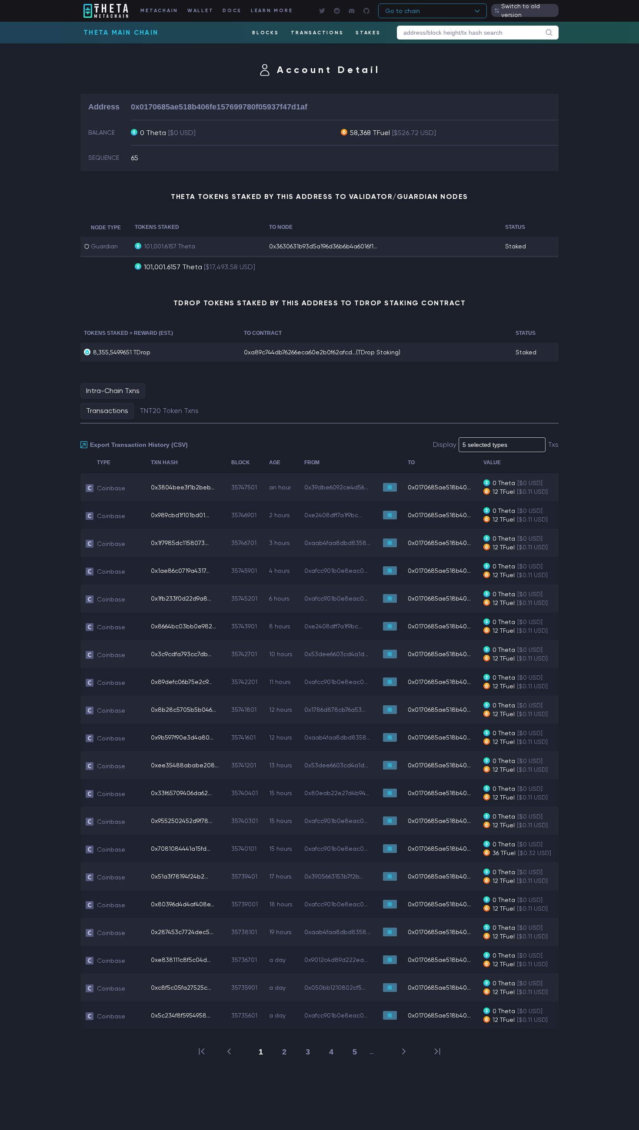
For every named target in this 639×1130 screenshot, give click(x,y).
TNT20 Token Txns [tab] (169, 410)
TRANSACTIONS (317, 33)
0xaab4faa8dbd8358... (337, 542)
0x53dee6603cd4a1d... (336, 654)
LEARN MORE (272, 10)
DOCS (232, 10)
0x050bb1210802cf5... (335, 987)
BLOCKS (265, 33)
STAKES (368, 33)
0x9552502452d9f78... (181, 820)
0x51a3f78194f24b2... (179, 876)
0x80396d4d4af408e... (182, 904)
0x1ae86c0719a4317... (180, 570)
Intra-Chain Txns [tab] (113, 391)
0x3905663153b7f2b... (333, 876)
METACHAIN (159, 10)
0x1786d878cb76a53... (335, 709)
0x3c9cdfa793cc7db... (181, 654)
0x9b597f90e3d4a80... (182, 737)
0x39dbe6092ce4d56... (336, 487)
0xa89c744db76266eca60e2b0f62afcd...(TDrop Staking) (322, 352)
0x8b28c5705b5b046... (183, 709)
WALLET (200, 10)
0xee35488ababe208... (185, 765)
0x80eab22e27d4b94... (336, 793)
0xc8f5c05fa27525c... (181, 987)
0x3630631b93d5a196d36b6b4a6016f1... (323, 246)
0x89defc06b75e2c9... (181, 681)
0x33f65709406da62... (181, 793)
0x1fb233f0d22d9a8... (181, 598)
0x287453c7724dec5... (182, 931)
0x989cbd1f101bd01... (180, 515)
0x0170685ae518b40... (439, 487)
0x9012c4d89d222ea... (336, 959)
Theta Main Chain (120, 32)
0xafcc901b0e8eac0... (336, 570)
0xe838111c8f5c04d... (181, 959)
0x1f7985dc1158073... (180, 542)
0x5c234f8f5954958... (180, 1015)
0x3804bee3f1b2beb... (182, 487)
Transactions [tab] (107, 410)
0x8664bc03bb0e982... (183, 626)
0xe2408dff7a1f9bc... (333, 515)
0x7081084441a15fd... (180, 848)
